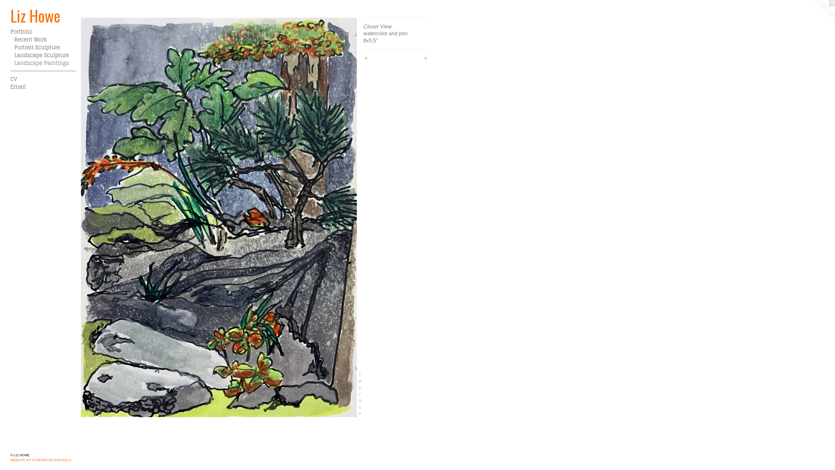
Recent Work (30, 39)
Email (18, 87)
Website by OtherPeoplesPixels (40, 460)
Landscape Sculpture (41, 55)
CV (13, 79)
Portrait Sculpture (37, 47)
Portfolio (21, 32)
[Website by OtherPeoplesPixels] (822, 13)
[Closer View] (219, 217)
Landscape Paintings (41, 63)
